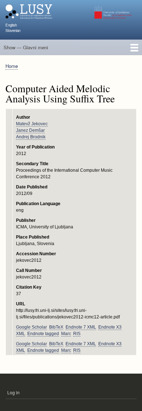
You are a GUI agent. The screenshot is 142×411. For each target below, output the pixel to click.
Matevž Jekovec (32, 123)
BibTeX (56, 327)
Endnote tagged (43, 333)
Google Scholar (31, 327)
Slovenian (12, 30)
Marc (66, 333)
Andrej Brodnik (31, 136)
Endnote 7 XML (81, 327)
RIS (76, 333)
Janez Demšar (30, 130)
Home (11, 65)
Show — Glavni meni (26, 47)
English (11, 25)
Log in (13, 392)
